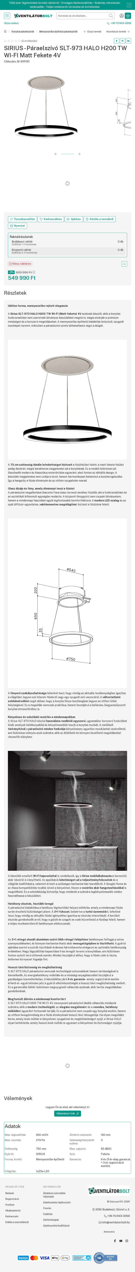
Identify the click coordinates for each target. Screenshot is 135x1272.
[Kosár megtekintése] (128, 16)
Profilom (9, 1204)
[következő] (79, 154)
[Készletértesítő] (124, 264)
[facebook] (116, 41)
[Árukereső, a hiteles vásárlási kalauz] (105, 1257)
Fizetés (47, 1208)
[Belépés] (122, 16)
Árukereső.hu (109, 1232)
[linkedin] (128, 41)
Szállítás (48, 1214)
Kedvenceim (11, 1216)
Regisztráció (12, 1199)
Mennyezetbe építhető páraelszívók (58, 31)
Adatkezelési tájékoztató (57, 1202)
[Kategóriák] (7, 16)
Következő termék (116, 31)
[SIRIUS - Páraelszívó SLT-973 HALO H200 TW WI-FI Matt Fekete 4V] (46, 107)
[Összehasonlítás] (22, 219)
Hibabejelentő (12, 1210)
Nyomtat (19, 225)
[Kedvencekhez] (51, 219)
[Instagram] (127, 1241)
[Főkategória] (5, 31)
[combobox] (85, 15)
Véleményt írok (65, 1113)
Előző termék (94, 31)
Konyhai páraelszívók (23, 31)
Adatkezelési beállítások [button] (56, 1225)
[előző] (56, 154)
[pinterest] (122, 41)
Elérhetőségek (51, 1220)
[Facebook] (115, 1241)
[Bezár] (129, 5)
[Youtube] (121, 1241)
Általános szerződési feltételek (54, 1195)
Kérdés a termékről (102, 219)
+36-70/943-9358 (121, 23)
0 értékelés (29, 41)
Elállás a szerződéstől (17, 1222)
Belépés (9, 1193)
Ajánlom (76, 219)
